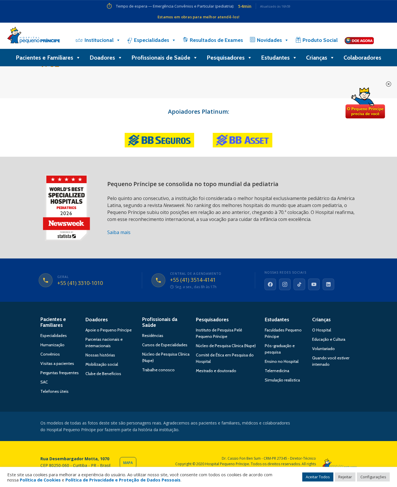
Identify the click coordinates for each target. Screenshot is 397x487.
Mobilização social (101, 364)
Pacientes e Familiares (44, 57)
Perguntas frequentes (59, 372)
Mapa (128, 462)
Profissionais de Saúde (160, 57)
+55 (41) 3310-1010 (80, 283)
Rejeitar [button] (345, 476)
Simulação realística (282, 380)
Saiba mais (118, 232)
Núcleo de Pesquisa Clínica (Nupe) (226, 345)
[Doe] (359, 40)
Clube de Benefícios (103, 373)
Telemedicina (277, 370)
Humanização (52, 344)
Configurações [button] (373, 476)
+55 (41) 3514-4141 (193, 280)
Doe (365, 103)
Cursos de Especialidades (164, 344)
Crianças (316, 57)
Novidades (269, 40)
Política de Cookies (40, 480)
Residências (152, 335)
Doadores (102, 57)
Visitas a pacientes (57, 363)
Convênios (50, 354)
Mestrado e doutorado (216, 370)
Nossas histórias (100, 355)
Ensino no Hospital (281, 361)
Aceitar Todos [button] (318, 476)
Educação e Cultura (328, 339)
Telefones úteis (54, 391)
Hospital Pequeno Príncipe (33, 36)
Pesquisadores (226, 57)
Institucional (99, 40)
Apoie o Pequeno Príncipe (108, 330)
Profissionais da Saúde (159, 322)
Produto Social (320, 40)
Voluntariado (323, 348)
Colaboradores (362, 57)
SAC (44, 382)
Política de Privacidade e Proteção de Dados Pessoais (122, 480)
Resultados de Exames (216, 40)
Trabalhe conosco (158, 369)
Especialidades (151, 40)
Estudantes (275, 57)
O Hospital (321, 330)
